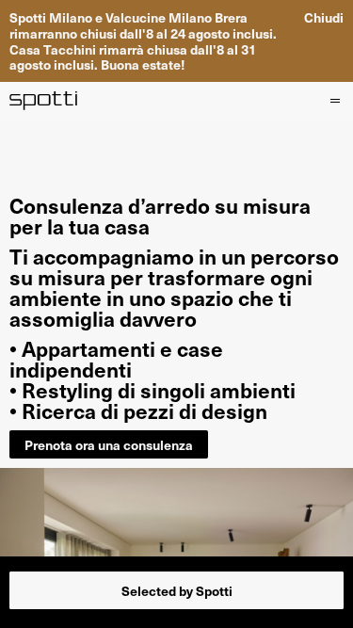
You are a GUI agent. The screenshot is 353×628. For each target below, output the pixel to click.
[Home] (43, 100)
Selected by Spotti (177, 590)
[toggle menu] (334, 100)
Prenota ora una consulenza (108, 444)
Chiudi (324, 17)
